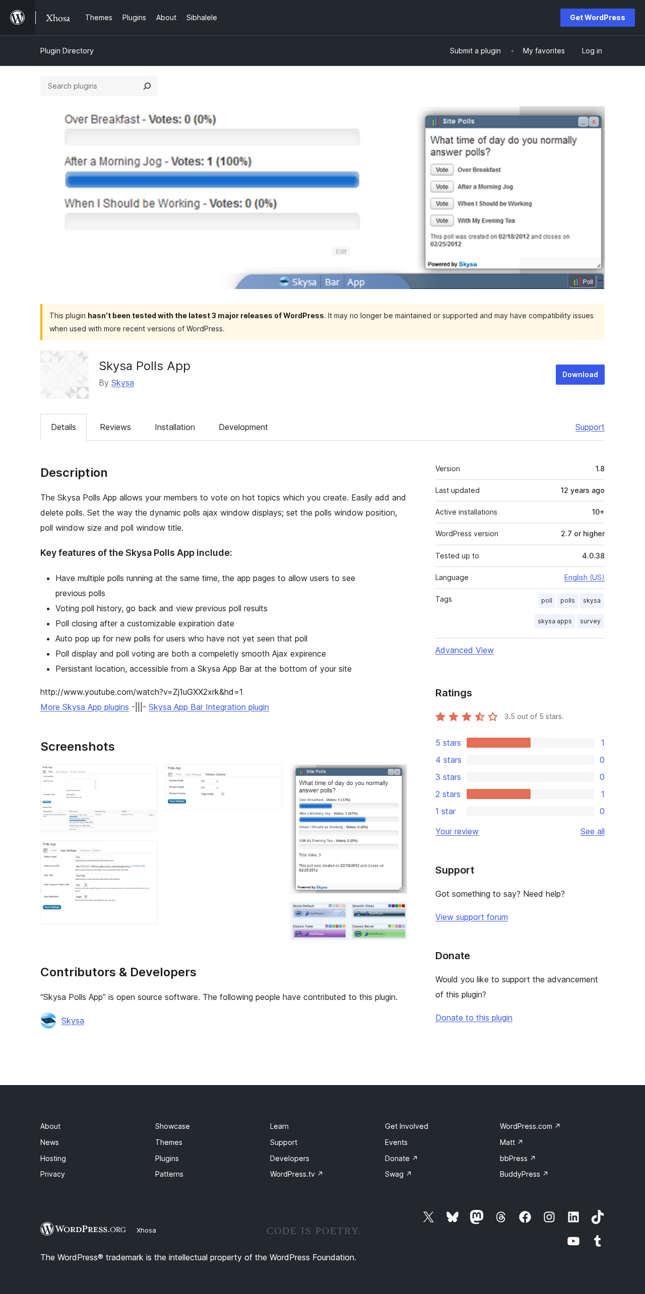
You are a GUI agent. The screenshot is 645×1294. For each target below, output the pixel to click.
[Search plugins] (147, 86)
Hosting (53, 1158)
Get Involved (406, 1126)
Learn (279, 1126)
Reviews (115, 427)
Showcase (172, 1126)
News (49, 1142)
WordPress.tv (297, 1174)
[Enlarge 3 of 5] (269, 778)
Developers (289, 1158)
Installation (175, 427)
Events (396, 1142)
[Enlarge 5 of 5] (394, 915)
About (50, 1126)
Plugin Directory (67, 50)
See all (592, 831)
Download (580, 374)
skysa (592, 600)
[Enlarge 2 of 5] (144, 854)
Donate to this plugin (473, 1018)
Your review (457, 831)
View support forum (471, 917)
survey (590, 621)
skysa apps (555, 621)
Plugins (167, 1158)
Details (63, 427)
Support (590, 427)
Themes (168, 1142)
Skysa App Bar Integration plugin (209, 707)
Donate (401, 1158)
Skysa (122, 383)
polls (567, 600)
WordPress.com (530, 1126)
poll (546, 600)
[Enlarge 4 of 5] (394, 778)
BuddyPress (524, 1174)
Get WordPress (597, 17)
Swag (398, 1174)
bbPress (518, 1158)
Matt (512, 1142)
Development (243, 427)
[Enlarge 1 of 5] (144, 778)
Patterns (169, 1174)
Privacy (52, 1174)
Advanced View (464, 650)
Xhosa (146, 1230)
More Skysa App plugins (84, 707)
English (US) (584, 577)
